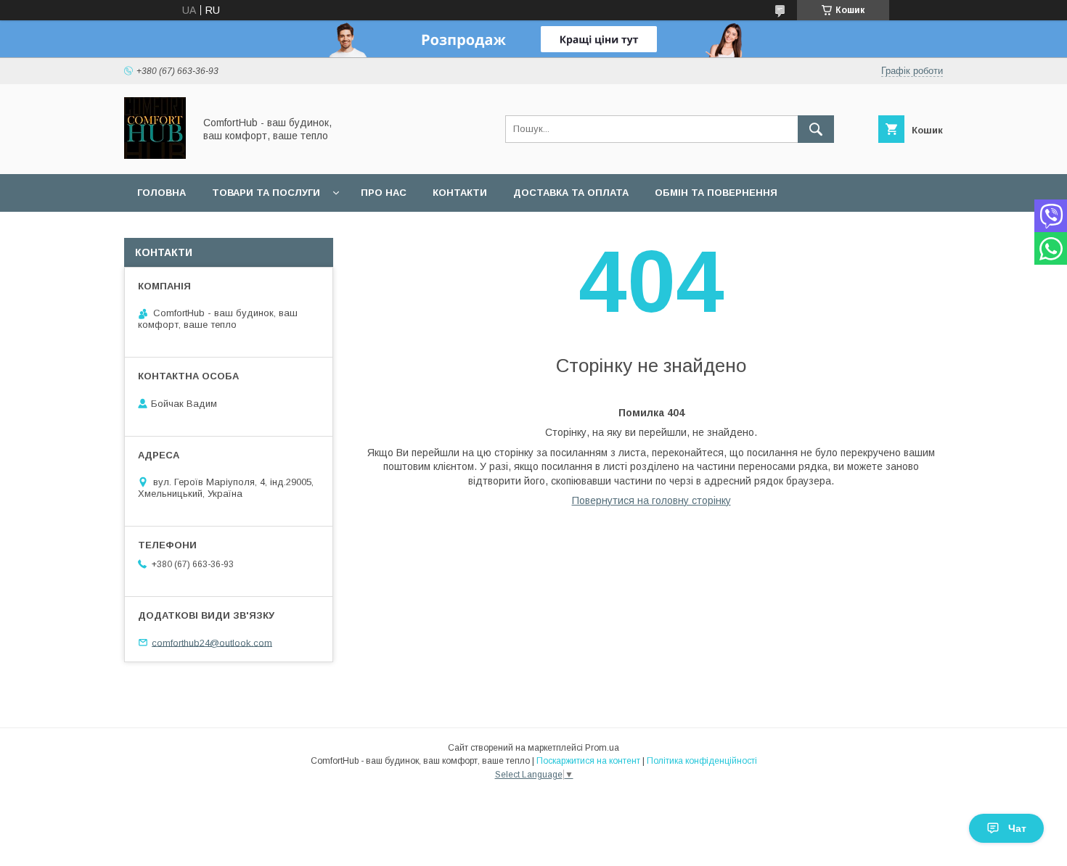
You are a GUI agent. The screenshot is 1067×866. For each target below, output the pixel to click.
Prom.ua (602, 748)
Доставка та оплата (571, 192)
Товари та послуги (266, 192)
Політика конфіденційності (702, 761)
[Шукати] (816, 129)
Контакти (460, 192)
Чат (1017, 828)
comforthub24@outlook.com (212, 642)
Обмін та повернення (716, 192)
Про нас (383, 192)
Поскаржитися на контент (588, 761)
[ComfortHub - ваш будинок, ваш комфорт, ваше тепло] (155, 155)
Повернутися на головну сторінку (651, 500)
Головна (161, 192)
